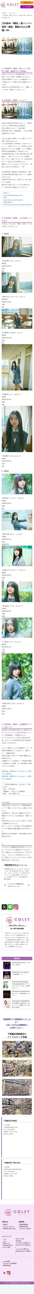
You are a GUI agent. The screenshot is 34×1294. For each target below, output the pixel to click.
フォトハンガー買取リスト (22, 1249)
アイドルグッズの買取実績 (10, 1263)
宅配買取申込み (7, 1265)
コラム (4, 1241)
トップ (4, 1239)
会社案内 (5, 1224)
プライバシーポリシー (8, 1226)
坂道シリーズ (6, 1243)
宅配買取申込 (27, 2)
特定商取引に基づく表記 (9, 1228)
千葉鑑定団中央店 (23, 1226)
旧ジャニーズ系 (20, 1238)
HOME (4, 13)
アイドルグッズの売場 (24, 1228)
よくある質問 (27, 7)
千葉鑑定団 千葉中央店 (12, 1163)
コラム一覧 (12, 13)
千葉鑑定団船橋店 (23, 1224)
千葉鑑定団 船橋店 (10, 1121)
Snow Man (18, 1240)
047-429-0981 (18, 929)
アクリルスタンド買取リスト (23, 1242)
